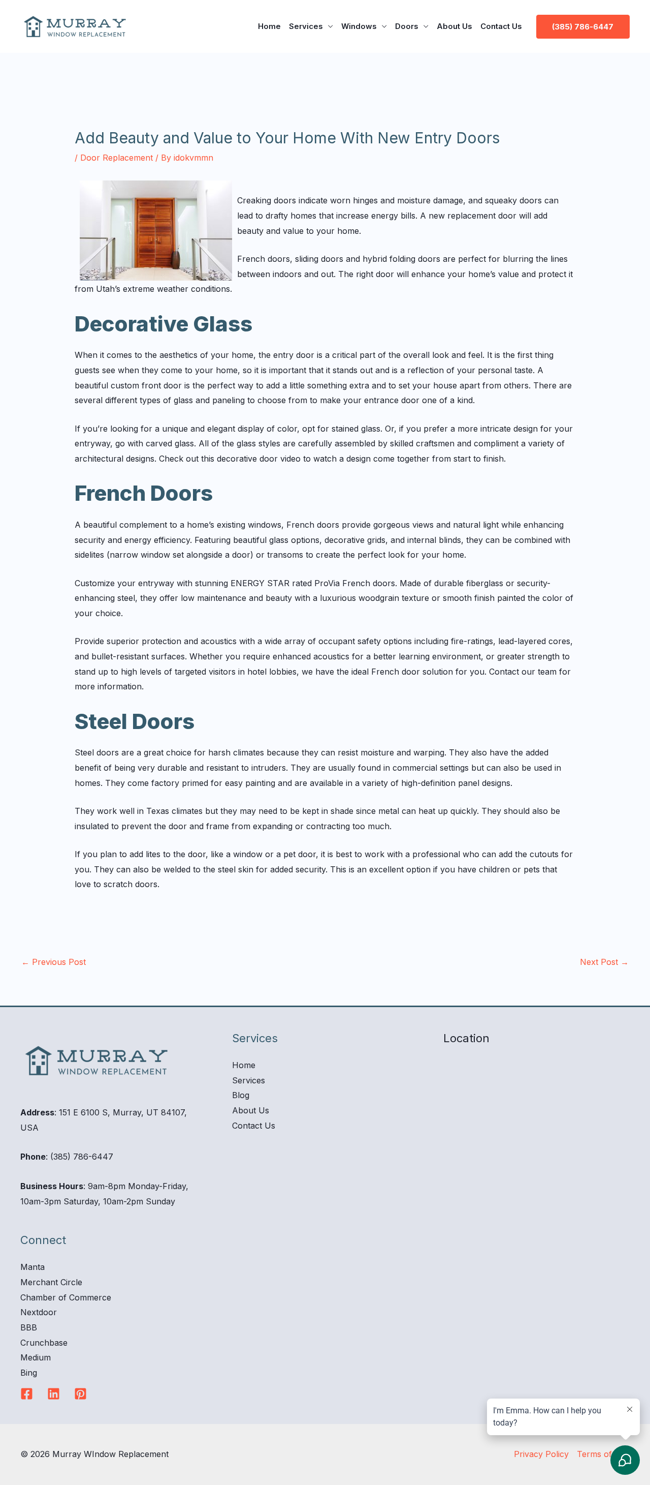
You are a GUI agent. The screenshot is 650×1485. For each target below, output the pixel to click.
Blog (240, 1095)
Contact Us (501, 26)
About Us (454, 26)
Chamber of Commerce (65, 1297)
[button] (583, 27)
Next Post (604, 962)
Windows (359, 26)
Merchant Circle (51, 1282)
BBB (28, 1327)
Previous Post (53, 962)
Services (306, 26)
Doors (406, 26)
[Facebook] (26, 1393)
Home (269, 26)
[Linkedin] (53, 1393)
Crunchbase (44, 1343)
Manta (32, 1267)
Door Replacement (116, 158)
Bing (28, 1373)
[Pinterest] (80, 1393)
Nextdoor (38, 1312)
